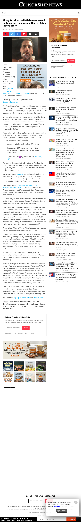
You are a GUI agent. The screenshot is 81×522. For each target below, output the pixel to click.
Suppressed (33, 306)
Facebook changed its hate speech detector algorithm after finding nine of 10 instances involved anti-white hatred (66, 276)
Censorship (18, 302)
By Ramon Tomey (66, 135)
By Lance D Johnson (67, 124)
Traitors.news (38, 298)
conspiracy (27, 302)
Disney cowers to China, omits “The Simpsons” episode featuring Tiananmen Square (66, 141)
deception (6, 304)
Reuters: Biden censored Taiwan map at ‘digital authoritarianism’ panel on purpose (66, 174)
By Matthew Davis (66, 158)
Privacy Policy (40, 515)
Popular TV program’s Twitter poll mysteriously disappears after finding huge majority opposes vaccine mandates (66, 234)
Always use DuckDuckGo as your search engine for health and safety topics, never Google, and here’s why (67, 222)
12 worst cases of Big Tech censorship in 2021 (64, 91)
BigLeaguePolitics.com (11, 102)
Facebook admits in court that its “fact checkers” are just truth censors (66, 83)
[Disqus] (25, 415)
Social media (23, 306)
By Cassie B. (65, 238)
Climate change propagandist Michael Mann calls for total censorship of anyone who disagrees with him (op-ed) (65, 164)
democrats (15, 304)
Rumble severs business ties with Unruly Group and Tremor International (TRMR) (66, 100)
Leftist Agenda (13, 306)
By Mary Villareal (66, 145)
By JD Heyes (65, 207)
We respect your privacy (30, 509)
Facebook (23, 304)
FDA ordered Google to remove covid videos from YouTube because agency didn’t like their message (67, 212)
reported (20, 174)
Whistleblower (8, 309)
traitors (41, 306)
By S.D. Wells (65, 227)
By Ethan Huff (65, 87)
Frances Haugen (33, 304)
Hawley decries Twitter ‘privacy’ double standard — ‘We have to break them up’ (65, 255)
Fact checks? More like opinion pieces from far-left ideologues (66, 183)
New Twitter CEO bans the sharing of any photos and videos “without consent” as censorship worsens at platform (67, 245)
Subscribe (71, 519)
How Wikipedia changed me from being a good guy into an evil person (66, 109)
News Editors (18, 30)
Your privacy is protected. (11, 333)
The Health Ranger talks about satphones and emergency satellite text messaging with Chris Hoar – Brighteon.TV (67, 131)
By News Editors (66, 94)
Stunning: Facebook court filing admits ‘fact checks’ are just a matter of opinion (65, 191)
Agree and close (61, 511)
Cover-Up (35, 302)
